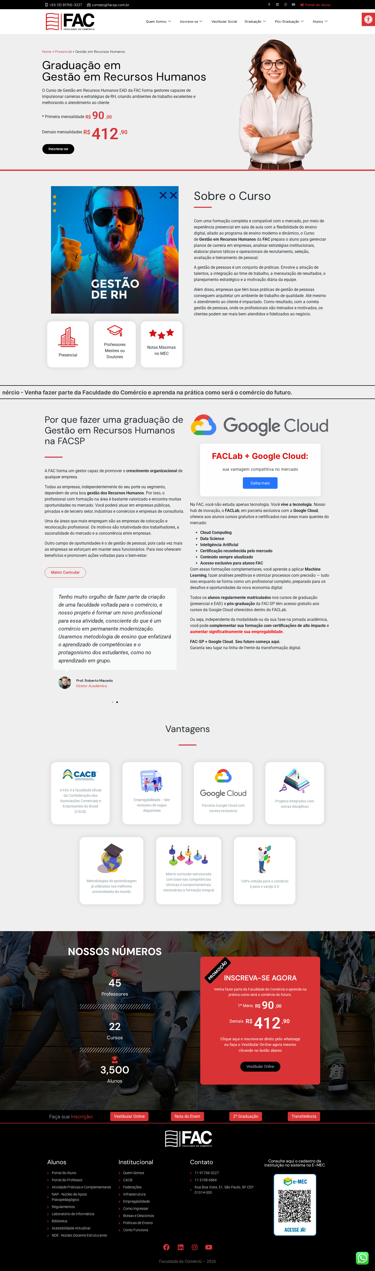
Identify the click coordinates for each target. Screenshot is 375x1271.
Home (47, 51)
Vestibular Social (224, 21)
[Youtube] (293, 4)
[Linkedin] (277, 4)
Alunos (318, 21)
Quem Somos (156, 21)
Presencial (63, 51)
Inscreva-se (189, 21)
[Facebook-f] (269, 4)
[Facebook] (166, 1247)
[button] (368, 19)
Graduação (253, 21)
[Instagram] (285, 4)
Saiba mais (260, 483)
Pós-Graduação (287, 21)
